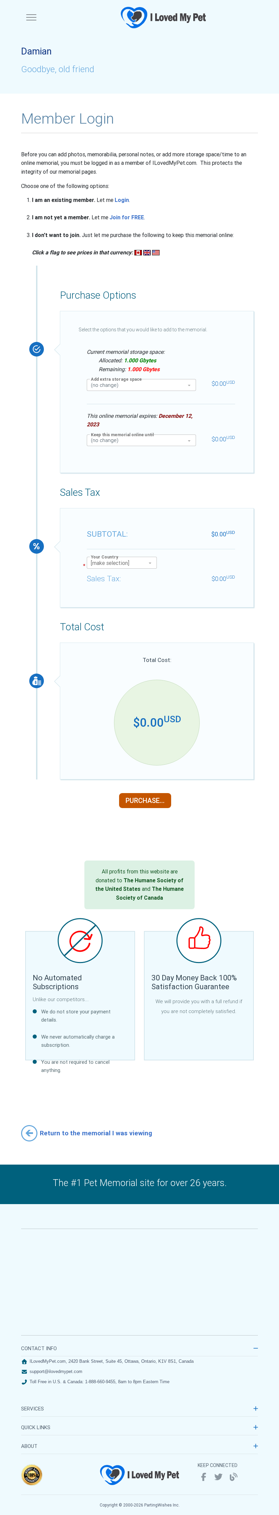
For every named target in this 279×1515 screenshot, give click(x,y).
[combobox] (141, 385)
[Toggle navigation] (31, 18)
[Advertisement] (139, 1282)
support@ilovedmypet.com (56, 1371)
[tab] (139, 1350)
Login (122, 199)
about (29, 1446)
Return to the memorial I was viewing (96, 1133)
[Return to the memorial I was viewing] (29, 1132)
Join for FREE (127, 217)
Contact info (39, 1348)
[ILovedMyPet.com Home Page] (164, 17)
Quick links (35, 1427)
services (32, 1408)
